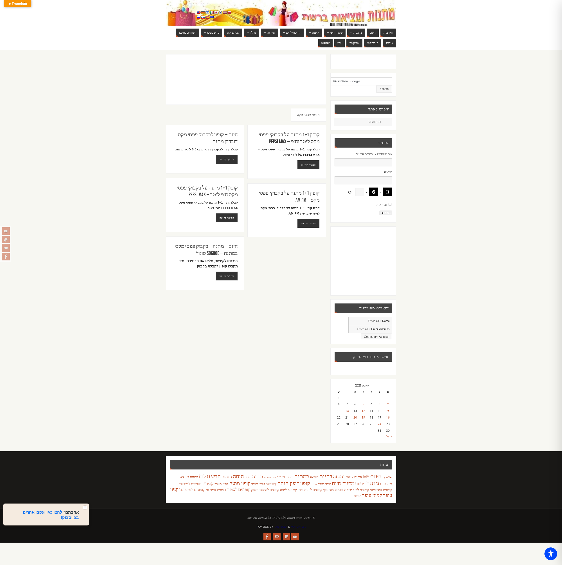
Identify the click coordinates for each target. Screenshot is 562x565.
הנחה (238, 476)
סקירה (314, 484)
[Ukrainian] (212, 17)
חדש (216, 476)
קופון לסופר (258, 484)
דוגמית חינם (270, 477)
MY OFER (372, 477)
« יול (389, 436)
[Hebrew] (207, 12)
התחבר (385, 213)
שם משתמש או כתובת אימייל (374, 154)
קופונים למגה (288, 489)
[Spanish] (207, 17)
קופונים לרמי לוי (216, 489)
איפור (349, 477)
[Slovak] (203, 17)
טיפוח (194, 476)
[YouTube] (6, 231)
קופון (305, 483)
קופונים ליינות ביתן (310, 489)
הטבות (248, 477)
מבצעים (386, 483)
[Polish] (229, 12)
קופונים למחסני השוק (265, 489)
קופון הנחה (288, 483)
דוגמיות (290, 477)
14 (347, 411)
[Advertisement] (237, 84)
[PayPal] (6, 239)
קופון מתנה (239, 483)
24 (379, 424)
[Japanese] (216, 12)
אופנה (358, 477)
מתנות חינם (343, 483)
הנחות (227, 477)
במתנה (301, 476)
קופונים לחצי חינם (381, 490)
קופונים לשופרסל (192, 489)
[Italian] (212, 12)
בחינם (325, 476)
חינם (204, 475)
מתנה (372, 482)
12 (363, 411)
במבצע (314, 477)
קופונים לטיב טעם (357, 489)
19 (363, 417)
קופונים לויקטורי (190, 483)
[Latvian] (225, 12)
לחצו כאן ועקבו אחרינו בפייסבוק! (51, 514)
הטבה (257, 476)
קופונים (208, 483)
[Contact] (6, 248)
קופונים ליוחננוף (334, 489)
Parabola (280, 527)
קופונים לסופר (238, 489)
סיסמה (388, 172)
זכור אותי (381, 204)
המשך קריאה (227, 159)
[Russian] (198, 17)
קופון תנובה (221, 484)
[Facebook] (6, 256)
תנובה (357, 495)
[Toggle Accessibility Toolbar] (551, 554)
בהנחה (339, 476)
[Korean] (220, 12)
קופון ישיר (271, 484)
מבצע (184, 477)
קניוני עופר (372, 495)
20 (355, 417)
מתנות (360, 483)
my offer (387, 477)
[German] (203, 12)
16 (388, 417)
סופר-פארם (324, 484)
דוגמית (281, 477)
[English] (198, 12)
